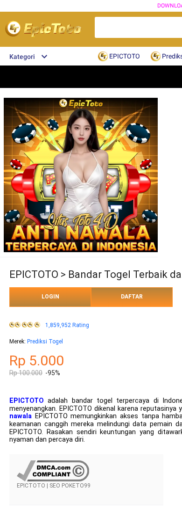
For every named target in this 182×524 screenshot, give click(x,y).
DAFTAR (132, 296)
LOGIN (50, 296)
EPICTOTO (26, 401)
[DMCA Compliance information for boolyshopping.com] (53, 479)
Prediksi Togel (45, 341)
